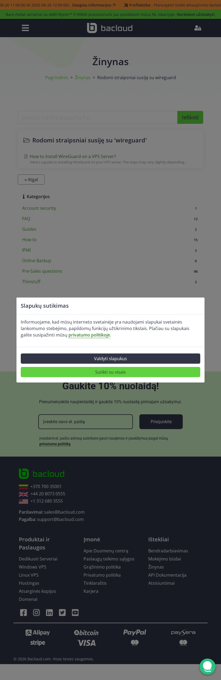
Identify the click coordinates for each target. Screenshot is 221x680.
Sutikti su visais (110, 372)
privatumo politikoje (89, 335)
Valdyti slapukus (110, 359)
